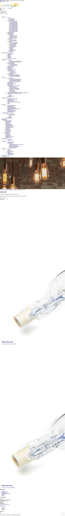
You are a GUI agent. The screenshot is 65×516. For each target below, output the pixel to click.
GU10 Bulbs (9, 60)
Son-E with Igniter (12, 114)
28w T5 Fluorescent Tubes (14, 27)
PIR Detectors (10, 150)
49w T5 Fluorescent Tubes (14, 29)
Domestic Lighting (6, 132)
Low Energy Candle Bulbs (14, 43)
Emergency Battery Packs (13, 145)
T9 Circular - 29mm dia (13, 40)
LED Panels (7, 123)
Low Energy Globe (12, 46)
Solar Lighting (4, 155)
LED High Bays (8, 128)
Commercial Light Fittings (8, 120)
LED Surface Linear (9, 126)
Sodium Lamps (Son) (11, 113)
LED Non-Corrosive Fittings (10, 125)
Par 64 (9, 103)
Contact (7, 1)
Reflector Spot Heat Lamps (12, 105)
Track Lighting (8, 130)
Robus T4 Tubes (12, 18)
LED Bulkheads (8, 122)
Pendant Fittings (8, 137)
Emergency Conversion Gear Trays (15, 146)
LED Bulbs (3, 77)
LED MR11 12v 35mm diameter (14, 89)
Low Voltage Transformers (12, 147)
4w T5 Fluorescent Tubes (13, 21)
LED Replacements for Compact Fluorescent (14, 93)
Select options (15, 343)
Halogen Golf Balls (10, 66)
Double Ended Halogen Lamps (12, 100)
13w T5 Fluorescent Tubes (14, 23)
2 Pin (10, 94)
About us (3, 491)
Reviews (3, 495)
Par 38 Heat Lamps (10, 106)
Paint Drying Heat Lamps (11, 111)
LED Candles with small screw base (15, 81)
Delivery (3, 494)
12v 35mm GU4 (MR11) (13, 64)
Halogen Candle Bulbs (11, 62)
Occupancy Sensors (11, 151)
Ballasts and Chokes (11, 141)
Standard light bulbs (11, 53)
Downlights (7, 134)
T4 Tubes (9, 17)
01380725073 (3, 0)
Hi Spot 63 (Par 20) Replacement (15, 74)
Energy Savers (10, 41)
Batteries (9, 149)
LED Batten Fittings (9, 124)
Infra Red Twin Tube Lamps (12, 110)
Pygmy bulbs (10, 56)
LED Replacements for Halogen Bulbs (13, 85)
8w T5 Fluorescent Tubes (13, 22)
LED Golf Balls (10, 82)
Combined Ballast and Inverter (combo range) (16, 144)
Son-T (10, 116)
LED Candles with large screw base (15, 80)
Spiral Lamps (12, 49)
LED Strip (7, 129)
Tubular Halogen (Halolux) (12, 69)
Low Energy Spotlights (13, 45)
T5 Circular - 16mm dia (13, 39)
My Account (4, 1)
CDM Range (19, 189)
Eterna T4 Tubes (12, 19)
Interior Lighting (4, 119)
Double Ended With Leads (12, 107)
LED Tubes (9, 96)
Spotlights (9, 57)
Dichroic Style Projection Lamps (12, 98)
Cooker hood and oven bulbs (12, 58)
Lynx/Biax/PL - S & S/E (13, 38)
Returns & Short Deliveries (6, 493)
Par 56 (9, 102)
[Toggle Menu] (0, 15)
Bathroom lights (8, 133)
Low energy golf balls (13, 44)
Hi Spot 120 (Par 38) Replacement (15, 76)
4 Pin (10, 95)
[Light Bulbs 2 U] (9, 7)
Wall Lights (9, 140)
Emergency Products (11, 142)
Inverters (11, 143)
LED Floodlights (8, 121)
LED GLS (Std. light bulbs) (12, 83)
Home (1, 189)
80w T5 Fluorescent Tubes (14, 31)
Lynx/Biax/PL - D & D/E (13, 35)
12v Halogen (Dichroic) (11, 63)
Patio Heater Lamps (11, 109)
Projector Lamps (4, 97)
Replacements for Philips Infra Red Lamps (14, 108)
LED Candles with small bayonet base (15, 79)
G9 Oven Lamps (10, 68)
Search (10, 8)
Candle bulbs (10, 54)
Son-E (10, 115)
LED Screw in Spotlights (13, 87)
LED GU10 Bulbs (12, 86)
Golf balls (9, 55)
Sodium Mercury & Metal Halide (7, 189)
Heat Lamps (4, 104)
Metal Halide (10, 117)
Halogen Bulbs (4, 59)
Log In (1, 1)
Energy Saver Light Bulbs (13, 42)
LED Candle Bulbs (10, 78)
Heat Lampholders (10, 112)
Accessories (3, 148)
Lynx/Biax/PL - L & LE (13, 37)
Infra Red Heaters (10, 154)
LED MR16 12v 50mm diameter (14, 88)
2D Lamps (11, 34)
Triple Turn (11, 48)
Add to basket (12, 487)
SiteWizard (18, 514)
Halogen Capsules (10, 70)
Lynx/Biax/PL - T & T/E (13, 36)
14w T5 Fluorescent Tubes (14, 24)
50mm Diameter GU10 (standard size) (15, 61)
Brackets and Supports (11, 153)
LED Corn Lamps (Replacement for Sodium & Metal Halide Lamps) (18, 92)
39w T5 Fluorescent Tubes (14, 28)
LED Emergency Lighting (10, 127)
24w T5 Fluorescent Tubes (14, 26)
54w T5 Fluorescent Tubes (14, 30)
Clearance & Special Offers (6, 156)
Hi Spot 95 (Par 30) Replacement (15, 75)
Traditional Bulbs (4, 52)
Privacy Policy (4, 492)
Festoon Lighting (8, 131)
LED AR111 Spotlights (13, 91)
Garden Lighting (4, 138)
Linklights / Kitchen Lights (10, 136)
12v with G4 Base (12, 72)
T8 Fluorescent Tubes (11, 32)
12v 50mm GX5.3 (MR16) (14, 65)
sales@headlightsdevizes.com (4, 504)
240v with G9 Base (12, 71)
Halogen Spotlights (10, 73)
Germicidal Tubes (10, 51)
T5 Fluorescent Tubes (11, 20)
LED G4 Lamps (12, 90)
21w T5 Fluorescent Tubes (14, 25)
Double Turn (11, 47)
